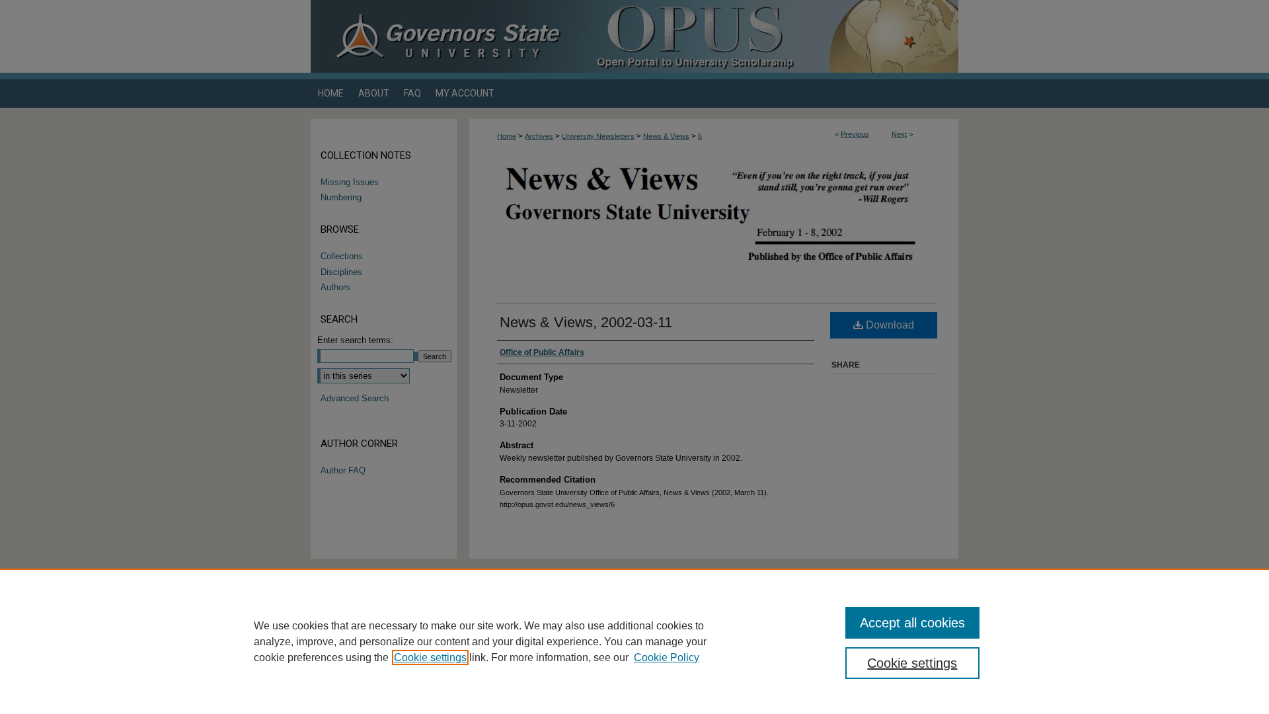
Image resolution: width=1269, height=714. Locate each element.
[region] (634, 641)
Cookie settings (430, 657)
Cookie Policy (666, 657)
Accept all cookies (912, 622)
